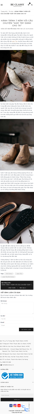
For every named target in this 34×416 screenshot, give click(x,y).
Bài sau (22, 287)
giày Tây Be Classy (8, 277)
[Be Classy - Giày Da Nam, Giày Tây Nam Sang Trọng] (17, 4)
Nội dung (4, 301)
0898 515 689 (6, 362)
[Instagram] (14, 405)
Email (3, 322)
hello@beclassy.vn (8, 365)
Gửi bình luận (26, 329)
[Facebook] (10, 405)
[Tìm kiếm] (31, 4)
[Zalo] (23, 405)
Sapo (20, 412)
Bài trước (12, 287)
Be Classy (9, 273)
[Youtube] (19, 405)
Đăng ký (17, 399)
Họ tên (3, 316)
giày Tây (14, 41)
